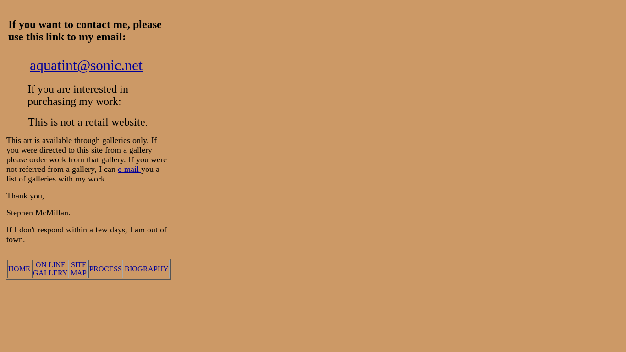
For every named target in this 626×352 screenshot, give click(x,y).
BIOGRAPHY (147, 269)
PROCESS (105, 269)
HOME (19, 269)
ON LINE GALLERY (50, 269)
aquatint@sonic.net (86, 65)
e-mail (129, 169)
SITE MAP (79, 269)
